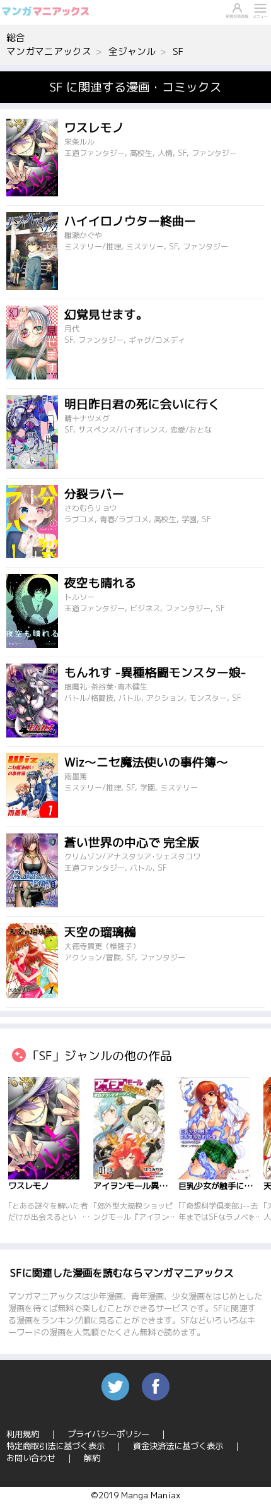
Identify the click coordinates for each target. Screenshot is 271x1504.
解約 (92, 1458)
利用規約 (22, 1434)
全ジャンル (132, 51)
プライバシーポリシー (108, 1434)
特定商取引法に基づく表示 (55, 1446)
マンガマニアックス (48, 51)
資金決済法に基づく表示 (178, 1446)
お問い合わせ (30, 1458)
